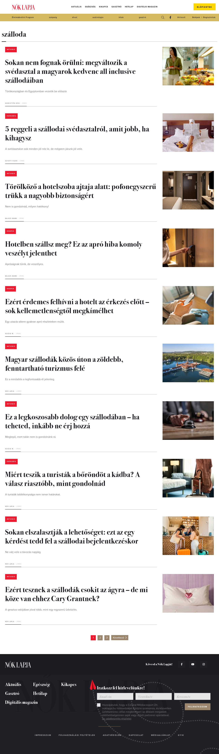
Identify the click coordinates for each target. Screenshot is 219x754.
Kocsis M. (9, 333)
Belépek (196, 17)
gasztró (142, 17)
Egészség (90, 7)
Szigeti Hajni (11, 161)
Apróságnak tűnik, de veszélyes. (24, 264)
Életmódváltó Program (23, 17)
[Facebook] (170, 17)
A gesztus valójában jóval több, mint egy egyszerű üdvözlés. (41, 609)
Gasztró (116, 7)
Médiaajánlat (160, 735)
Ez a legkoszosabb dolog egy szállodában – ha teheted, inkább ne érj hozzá (72, 421)
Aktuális (76, 7)
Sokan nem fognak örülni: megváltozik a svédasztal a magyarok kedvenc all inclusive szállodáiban (70, 71)
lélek (121, 17)
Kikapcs (103, 7)
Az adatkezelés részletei (116, 718)
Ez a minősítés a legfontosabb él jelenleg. (30, 379)
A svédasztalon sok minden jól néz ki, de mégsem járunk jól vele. (44, 149)
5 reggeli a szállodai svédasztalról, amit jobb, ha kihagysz (77, 133)
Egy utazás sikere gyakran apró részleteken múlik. (35, 321)
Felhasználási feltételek (77, 735)
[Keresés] (162, 17)
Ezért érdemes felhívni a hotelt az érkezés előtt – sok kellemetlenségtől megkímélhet (77, 305)
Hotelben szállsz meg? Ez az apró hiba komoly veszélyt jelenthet (73, 248)
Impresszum (43, 735)
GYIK (181, 735)
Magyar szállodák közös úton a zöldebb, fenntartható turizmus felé (64, 363)
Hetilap (129, 7)
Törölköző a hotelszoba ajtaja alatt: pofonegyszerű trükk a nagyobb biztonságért (80, 190)
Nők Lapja (23, 7)
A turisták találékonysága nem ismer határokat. (33, 494)
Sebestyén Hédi (12, 103)
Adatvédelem (112, 735)
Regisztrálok (209, 17)
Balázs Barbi (11, 218)
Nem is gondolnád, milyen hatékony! (27, 206)
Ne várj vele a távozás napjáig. (23, 552)
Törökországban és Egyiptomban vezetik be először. (36, 91)
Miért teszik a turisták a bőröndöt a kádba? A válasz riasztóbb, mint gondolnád (72, 478)
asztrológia (98, 17)
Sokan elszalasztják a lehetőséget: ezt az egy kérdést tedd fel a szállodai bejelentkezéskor (71, 536)
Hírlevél (181, 17)
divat (74, 17)
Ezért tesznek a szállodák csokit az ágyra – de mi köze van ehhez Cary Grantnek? (76, 593)
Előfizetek (204, 7)
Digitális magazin (147, 7)
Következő (118, 637)
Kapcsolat (136, 735)
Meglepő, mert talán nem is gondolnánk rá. (30, 437)
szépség (53, 17)
